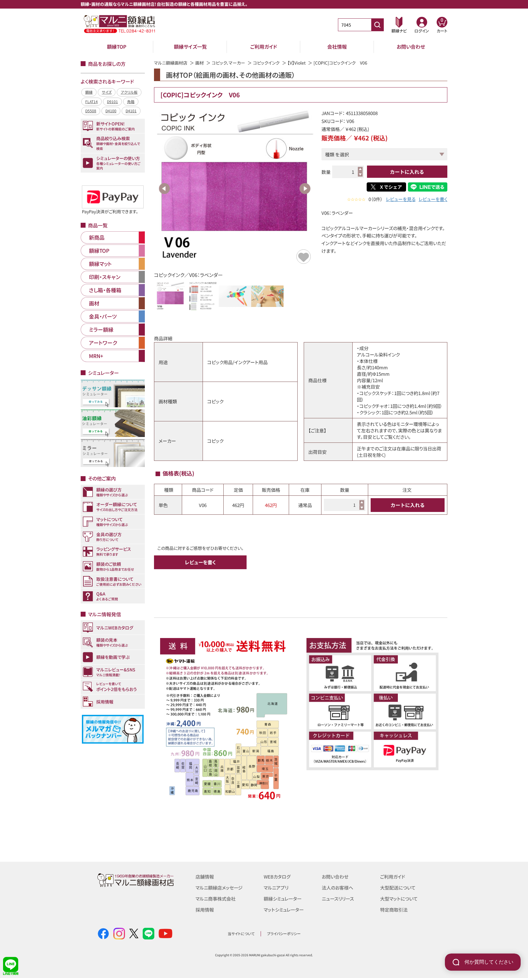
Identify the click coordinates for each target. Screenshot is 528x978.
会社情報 (337, 46)
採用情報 (205, 909)
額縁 (89, 92)
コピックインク (266, 63)
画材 (199, 63)
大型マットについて (399, 898)
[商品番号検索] (377, 25)
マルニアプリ (276, 887)
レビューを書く (433, 199)
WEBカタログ (277, 876)
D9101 (112, 101)
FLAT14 (91, 101)
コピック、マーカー (228, 63)
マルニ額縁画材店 (170, 63)
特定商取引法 (394, 909)
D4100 (110, 110)
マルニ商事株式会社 (216, 898)
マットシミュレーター (284, 909)
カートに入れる (407, 171)
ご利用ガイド (263, 46)
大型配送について (398, 887)
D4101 (131, 110)
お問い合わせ (411, 46)
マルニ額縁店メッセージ (219, 887)
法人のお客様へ (337, 887)
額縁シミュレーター (283, 898)
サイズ (107, 92)
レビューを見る (401, 199)
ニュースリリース (338, 898)
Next (304, 188)
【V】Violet (297, 63)
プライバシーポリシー (284, 933)
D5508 (90, 110)
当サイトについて (241, 933)
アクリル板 (129, 92)
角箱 (130, 101)
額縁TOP (117, 46)
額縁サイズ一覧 (190, 46)
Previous (164, 188)
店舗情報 (205, 876)
